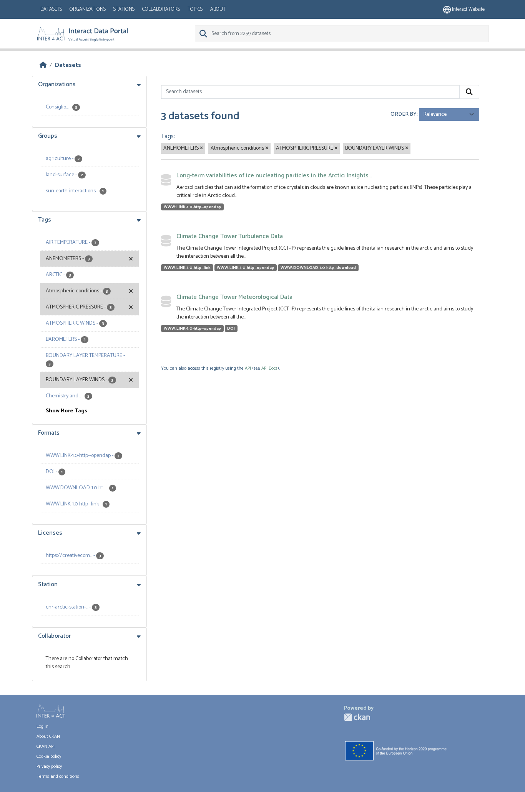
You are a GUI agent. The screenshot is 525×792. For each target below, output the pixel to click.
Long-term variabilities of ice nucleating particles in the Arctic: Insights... (274, 175)
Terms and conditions (58, 776)
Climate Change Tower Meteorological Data (234, 297)
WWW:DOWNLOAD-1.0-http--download (318, 267)
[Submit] (469, 92)
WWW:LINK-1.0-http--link (187, 267)
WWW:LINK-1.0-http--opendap (192, 206)
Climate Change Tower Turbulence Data (229, 236)
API (248, 368)
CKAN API (46, 746)
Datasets (51, 9)
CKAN (357, 717)
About (218, 9)
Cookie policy (49, 756)
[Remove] (201, 148)
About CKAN (48, 736)
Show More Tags (66, 411)
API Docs (269, 368)
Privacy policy (49, 766)
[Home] (43, 65)
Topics (195, 9)
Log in (42, 726)
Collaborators (161, 9)
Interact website (468, 9)
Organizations (88, 9)
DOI (231, 328)
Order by (403, 114)
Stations (124, 9)
